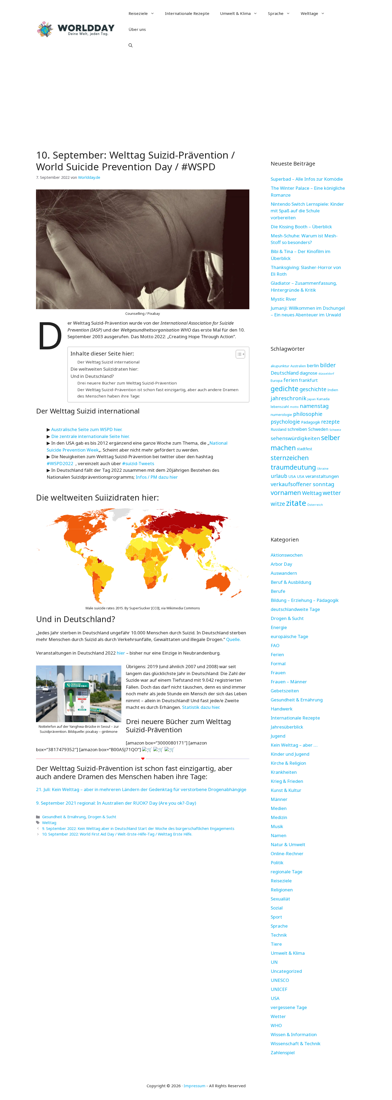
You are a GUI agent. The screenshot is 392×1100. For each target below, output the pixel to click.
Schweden (318, 429)
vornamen (286, 492)
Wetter (278, 1016)
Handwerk (282, 709)
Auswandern (284, 573)
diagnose (308, 373)
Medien (279, 808)
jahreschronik (288, 398)
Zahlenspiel (283, 1052)
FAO (275, 645)
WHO (276, 1025)
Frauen (278, 672)
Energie (279, 627)
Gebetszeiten (285, 691)
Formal (278, 663)
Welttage (309, 13)
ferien (290, 380)
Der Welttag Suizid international (108, 362)
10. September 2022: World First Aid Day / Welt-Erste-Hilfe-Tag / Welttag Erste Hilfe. (117, 834)
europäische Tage (289, 636)
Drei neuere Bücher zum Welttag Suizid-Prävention (127, 383)
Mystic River (284, 299)
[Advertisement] (196, 98)
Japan (311, 399)
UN (274, 962)
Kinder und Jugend (290, 754)
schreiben (297, 429)
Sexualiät (280, 899)
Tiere (276, 944)
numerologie (281, 414)
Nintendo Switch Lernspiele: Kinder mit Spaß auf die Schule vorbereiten (307, 211)
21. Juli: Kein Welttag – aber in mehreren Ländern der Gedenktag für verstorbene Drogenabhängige (141, 789)
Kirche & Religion (288, 763)
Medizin (279, 817)
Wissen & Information (294, 1034)
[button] (130, 45)
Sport (276, 917)
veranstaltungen (322, 476)
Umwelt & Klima (235, 13)
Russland (278, 429)
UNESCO (280, 980)
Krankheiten (284, 772)
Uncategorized (286, 971)
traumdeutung (293, 467)
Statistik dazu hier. (201, 707)
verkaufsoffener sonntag (302, 484)
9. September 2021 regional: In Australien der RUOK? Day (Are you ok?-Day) (116, 803)
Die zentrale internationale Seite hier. (90, 436)
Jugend (278, 736)
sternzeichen (290, 457)
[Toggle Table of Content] (238, 354)
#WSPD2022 (60, 463)
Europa (276, 380)
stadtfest (304, 448)
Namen (278, 835)
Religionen (282, 890)
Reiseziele (138, 13)
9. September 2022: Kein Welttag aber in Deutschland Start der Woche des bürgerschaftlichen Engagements (138, 828)
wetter (332, 493)
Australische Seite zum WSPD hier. (86, 429)
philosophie (307, 413)
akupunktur (280, 365)
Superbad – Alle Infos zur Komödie (307, 179)
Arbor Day (281, 564)
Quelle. (233, 639)
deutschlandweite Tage (295, 609)
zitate (296, 503)
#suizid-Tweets (138, 463)
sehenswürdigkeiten (295, 438)
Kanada (323, 398)
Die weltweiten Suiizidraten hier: (104, 369)
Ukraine (323, 468)
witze (278, 503)
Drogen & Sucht (102, 816)
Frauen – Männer (289, 682)
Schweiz (335, 430)
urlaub (279, 475)
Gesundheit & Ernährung (64, 816)
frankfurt (308, 380)
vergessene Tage (289, 1007)
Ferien (277, 654)
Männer (279, 799)
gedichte (284, 388)
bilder (328, 365)
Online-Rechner (287, 853)
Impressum (194, 1085)
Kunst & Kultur (286, 790)
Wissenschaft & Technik (296, 1043)
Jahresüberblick (287, 727)
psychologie (285, 421)
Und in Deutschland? (92, 376)
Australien (298, 366)
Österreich (315, 505)
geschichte (312, 389)
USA (292, 476)
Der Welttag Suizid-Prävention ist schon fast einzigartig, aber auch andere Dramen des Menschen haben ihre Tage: (157, 393)
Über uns (137, 29)
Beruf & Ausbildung (291, 582)
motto (294, 407)
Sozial (277, 908)
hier (121, 653)
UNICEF (279, 989)
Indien (332, 389)
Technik (279, 935)
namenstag (314, 406)
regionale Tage (286, 872)
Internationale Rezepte (187, 13)
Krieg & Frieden (287, 781)
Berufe (278, 591)
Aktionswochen (287, 555)
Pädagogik (310, 422)
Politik (277, 862)
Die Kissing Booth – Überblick (301, 227)
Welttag (49, 822)
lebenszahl (280, 406)
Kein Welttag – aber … (294, 745)
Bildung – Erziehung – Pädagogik (305, 600)
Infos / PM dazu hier (157, 477)
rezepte (330, 421)
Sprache (275, 13)
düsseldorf (326, 373)
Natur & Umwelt (288, 844)
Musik (277, 826)
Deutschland (285, 373)
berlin (313, 365)
